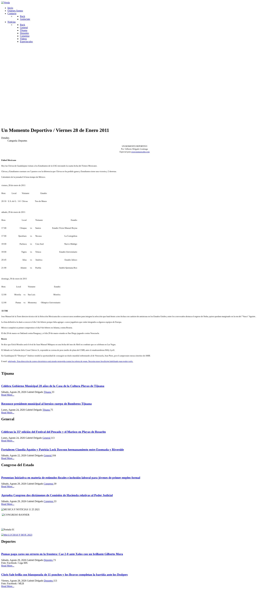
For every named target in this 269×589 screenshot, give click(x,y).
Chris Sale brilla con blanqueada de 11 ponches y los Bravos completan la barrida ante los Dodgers (64, 574)
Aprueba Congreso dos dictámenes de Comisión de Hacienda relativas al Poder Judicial (57, 495)
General (46, 438)
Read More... (7, 394)
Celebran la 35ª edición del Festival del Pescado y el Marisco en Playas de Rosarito (53, 431)
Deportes (48, 560)
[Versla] (5, 2)
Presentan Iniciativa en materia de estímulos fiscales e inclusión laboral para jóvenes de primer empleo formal (70, 477)
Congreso (49, 483)
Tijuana (48, 392)
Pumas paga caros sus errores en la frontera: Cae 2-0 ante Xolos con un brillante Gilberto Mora (62, 554)
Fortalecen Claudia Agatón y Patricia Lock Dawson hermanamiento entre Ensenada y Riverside (62, 449)
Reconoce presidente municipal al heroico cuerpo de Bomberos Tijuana (46, 403)
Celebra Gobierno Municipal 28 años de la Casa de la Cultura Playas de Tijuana (52, 386)
